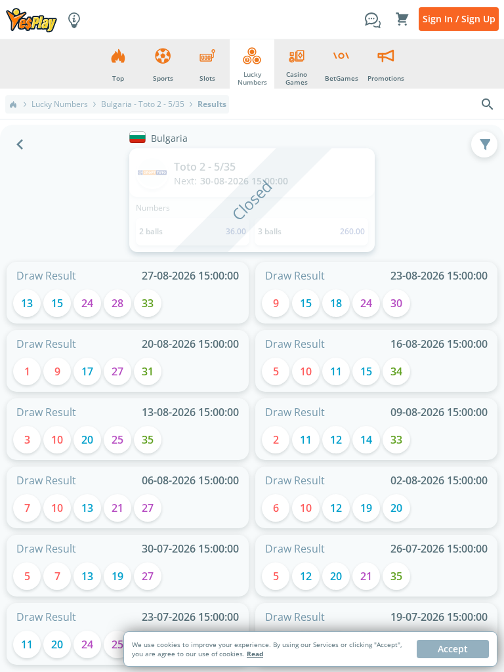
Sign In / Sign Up (459, 18)
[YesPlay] (31, 19)
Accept (453, 648)
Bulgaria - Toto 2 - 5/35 (142, 104)
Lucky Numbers (60, 104)
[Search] (487, 104)
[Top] (13, 104)
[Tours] (74, 19)
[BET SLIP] (402, 19)
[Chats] (373, 19)
